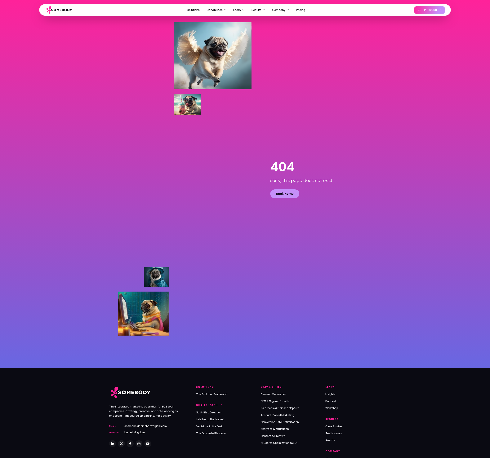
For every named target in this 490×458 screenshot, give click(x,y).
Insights (330, 394)
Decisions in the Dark (209, 426)
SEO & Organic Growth (275, 401)
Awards (330, 440)
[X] (121, 443)
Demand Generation (274, 394)
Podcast (330, 401)
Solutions (193, 10)
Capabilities (215, 10)
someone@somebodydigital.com (145, 426)
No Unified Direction (208, 412)
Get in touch (427, 10)
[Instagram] (139, 443)
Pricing (300, 10)
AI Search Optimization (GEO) (279, 443)
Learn (237, 10)
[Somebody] (62, 10)
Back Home (285, 194)
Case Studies (334, 426)
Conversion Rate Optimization (280, 422)
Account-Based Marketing (277, 415)
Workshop (331, 408)
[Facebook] (130, 443)
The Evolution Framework (212, 394)
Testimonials (333, 433)
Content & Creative (273, 436)
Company (278, 10)
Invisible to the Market (210, 419)
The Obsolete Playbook (211, 433)
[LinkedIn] (112, 443)
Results (256, 10)
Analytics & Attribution (275, 429)
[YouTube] (147, 443)
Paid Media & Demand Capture (280, 408)
